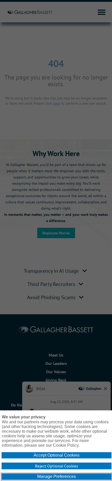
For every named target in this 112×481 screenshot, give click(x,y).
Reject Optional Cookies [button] (56, 466)
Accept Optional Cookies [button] (56, 455)
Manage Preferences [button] (56, 476)
